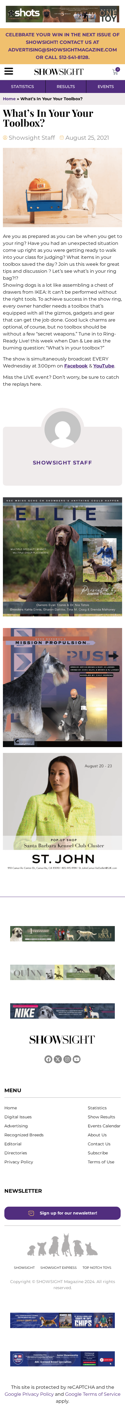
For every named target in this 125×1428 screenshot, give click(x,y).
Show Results (101, 1117)
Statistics (97, 1108)
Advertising (16, 1126)
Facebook (76, 366)
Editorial (13, 1144)
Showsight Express (58, 1268)
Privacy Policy (18, 1162)
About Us (97, 1135)
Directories (15, 1153)
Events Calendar (104, 1126)
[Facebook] (48, 1059)
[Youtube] (77, 1059)
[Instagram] (67, 1059)
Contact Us (99, 1144)
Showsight (24, 1268)
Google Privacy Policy (30, 1394)
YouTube (103, 366)
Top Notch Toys (97, 1268)
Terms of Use (101, 1162)
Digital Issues (18, 1117)
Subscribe (98, 1153)
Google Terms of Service (93, 1394)
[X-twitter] (58, 1059)
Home (9, 98)
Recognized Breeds (24, 1135)
